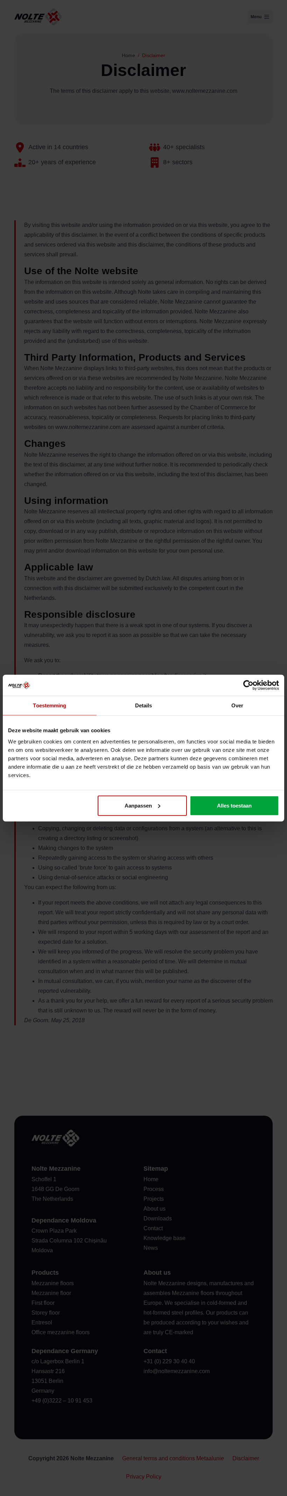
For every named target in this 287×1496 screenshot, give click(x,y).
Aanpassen (138, 805)
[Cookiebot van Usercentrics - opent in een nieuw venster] (248, 685)
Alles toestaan (234, 805)
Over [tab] (237, 705)
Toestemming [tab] (49, 705)
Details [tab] (143, 705)
